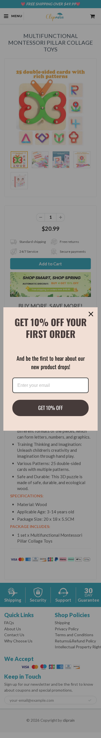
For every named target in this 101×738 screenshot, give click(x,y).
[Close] (91, 314)
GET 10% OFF (50, 407)
